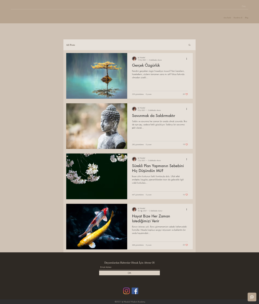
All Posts (70, 44)
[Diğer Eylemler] (187, 58)
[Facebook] (135, 291)
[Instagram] (126, 291)
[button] (189, 45)
